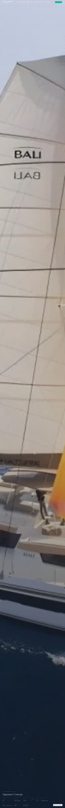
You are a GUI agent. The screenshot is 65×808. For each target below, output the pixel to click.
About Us (30, 2)
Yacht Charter (21, 2)
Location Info (38, 2)
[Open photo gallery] (32, 404)
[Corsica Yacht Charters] (8, 2)
